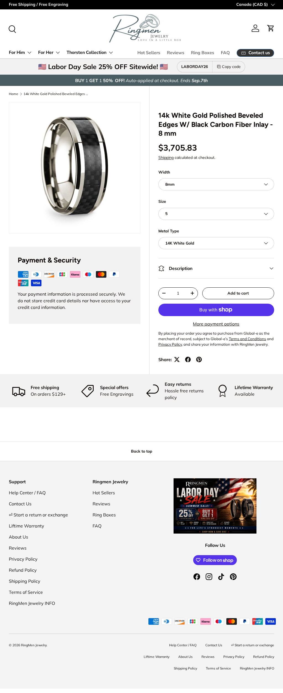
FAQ (225, 53)
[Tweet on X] (176, 359)
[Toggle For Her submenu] (57, 52)
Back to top (141, 451)
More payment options (216, 324)
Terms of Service (26, 592)
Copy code (231, 66)
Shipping (166, 157)
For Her (45, 52)
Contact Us (20, 503)
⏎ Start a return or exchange (38, 515)
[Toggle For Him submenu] (29, 52)
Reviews (175, 53)
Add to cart (238, 293)
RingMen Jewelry (33, 645)
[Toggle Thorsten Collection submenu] (111, 52)
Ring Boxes (202, 53)
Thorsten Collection (86, 52)
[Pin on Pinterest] (199, 359)
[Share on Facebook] (187, 359)
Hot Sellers (148, 53)
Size (162, 201)
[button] (271, 28)
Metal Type (168, 231)
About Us (18, 537)
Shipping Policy (24, 581)
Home (13, 94)
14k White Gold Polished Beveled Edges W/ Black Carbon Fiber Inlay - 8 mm (56, 94)
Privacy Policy (23, 559)
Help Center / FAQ (27, 492)
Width (164, 172)
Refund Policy (23, 570)
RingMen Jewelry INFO (32, 603)
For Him (17, 52)
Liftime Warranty (26, 526)
